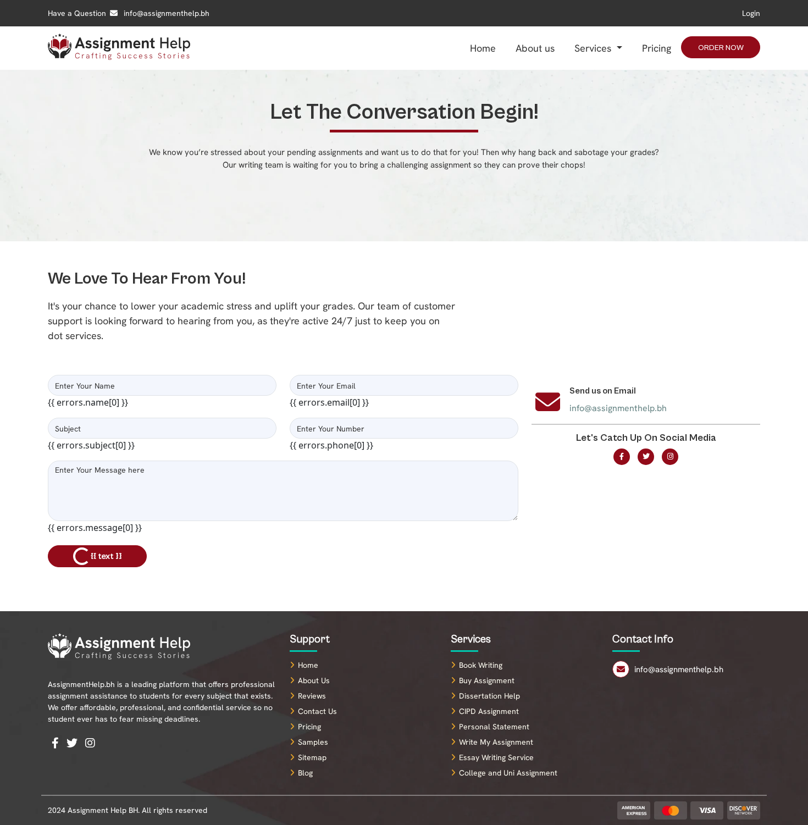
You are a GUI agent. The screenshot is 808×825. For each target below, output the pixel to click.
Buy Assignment (486, 680)
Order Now (721, 47)
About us (535, 48)
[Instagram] (670, 457)
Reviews (312, 696)
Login (751, 13)
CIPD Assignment (489, 711)
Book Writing (480, 665)
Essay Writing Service (496, 757)
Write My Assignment (496, 742)
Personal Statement (494, 727)
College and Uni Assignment (508, 773)
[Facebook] (621, 457)
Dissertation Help (489, 696)
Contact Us (317, 711)
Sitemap (312, 757)
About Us (314, 680)
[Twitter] (646, 457)
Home (483, 48)
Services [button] (594, 48)
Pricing (656, 48)
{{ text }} (107, 556)
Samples (313, 742)
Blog (305, 773)
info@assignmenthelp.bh (165, 13)
